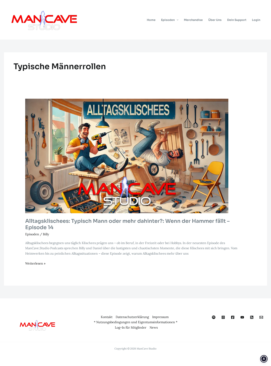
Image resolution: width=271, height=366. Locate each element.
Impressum (160, 317)
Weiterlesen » (35, 263)
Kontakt (106, 317)
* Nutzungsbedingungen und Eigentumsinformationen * (135, 322)
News (154, 327)
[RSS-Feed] (252, 317)
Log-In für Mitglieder (130, 327)
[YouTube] (242, 317)
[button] (176, 20)
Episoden (32, 234)
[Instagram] (223, 317)
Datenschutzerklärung (132, 317)
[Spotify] (213, 317)
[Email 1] (261, 317)
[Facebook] (232, 317)
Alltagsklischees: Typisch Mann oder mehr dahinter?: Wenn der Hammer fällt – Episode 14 (127, 224)
